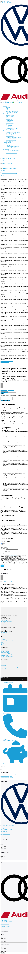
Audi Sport (8, 110)
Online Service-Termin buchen (13, 132)
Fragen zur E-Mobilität (11, 147)
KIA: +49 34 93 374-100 (6, 621)
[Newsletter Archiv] (18, 102)
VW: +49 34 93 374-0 (6, 620)
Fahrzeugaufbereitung (11, 140)
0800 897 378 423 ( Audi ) (7, 777)
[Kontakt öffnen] (5, 1)
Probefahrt (8, 121)
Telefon (3, 550)
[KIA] (20, 101)
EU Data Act (3, 668)
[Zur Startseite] (6, 2)
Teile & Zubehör (9, 141)
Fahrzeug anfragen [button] (7, 538)
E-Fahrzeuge (9, 119)
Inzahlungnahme (9, 123)
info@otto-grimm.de (5, 622)
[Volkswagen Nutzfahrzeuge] (9, 101)
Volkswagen (8, 107)
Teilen (2, 393)
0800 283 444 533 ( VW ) (6, 776)
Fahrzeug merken (4, 392)
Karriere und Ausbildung (11, 153)
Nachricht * (3, 553)
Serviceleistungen (5, 652)
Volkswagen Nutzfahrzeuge (12, 111)
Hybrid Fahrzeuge (10, 120)
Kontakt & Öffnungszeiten (7, 656)
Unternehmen (6, 149)
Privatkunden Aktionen (11, 127)
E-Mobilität (5, 144)
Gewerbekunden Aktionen (12, 128)
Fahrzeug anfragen (4, 390)
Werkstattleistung (10, 136)
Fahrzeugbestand (7, 113)
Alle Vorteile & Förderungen (12, 146)
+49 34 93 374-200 (5, 632)
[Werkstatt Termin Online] (7, 102)
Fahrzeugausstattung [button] (7, 515)
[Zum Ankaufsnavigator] (7, 581)
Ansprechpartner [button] (6, 569)
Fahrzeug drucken (11, 390)
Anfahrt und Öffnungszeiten (12, 150)
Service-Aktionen (10, 129)
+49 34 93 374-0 (4, 831)
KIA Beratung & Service (11, 112)
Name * (2, 547)
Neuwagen (8, 117)
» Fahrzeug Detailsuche (5, 362)
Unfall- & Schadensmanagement (13, 137)
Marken (5, 106)
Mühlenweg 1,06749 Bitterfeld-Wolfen (6, 921)
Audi (7, 108)
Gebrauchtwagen (10, 116)
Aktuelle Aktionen (5, 651)
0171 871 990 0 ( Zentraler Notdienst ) (9, 775)
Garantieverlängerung (11, 138)
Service (5, 130)
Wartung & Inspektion (11, 133)
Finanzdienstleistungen (11, 134)
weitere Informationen (6, 546)
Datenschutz (3, 665)
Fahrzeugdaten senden (5, 400)
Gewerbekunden (7, 142)
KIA (1, 644)
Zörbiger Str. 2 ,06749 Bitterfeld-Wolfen (6, 828)
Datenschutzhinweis (13, 555)
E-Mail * (2, 548)
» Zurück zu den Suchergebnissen (7, 361)
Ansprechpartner (9, 151)
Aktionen (5, 124)
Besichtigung (4, 544)
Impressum (3, 667)
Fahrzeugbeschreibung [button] (8, 520)
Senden (2, 566)
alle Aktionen (9, 125)
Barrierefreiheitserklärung (12, 667)
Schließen (3, 952)
